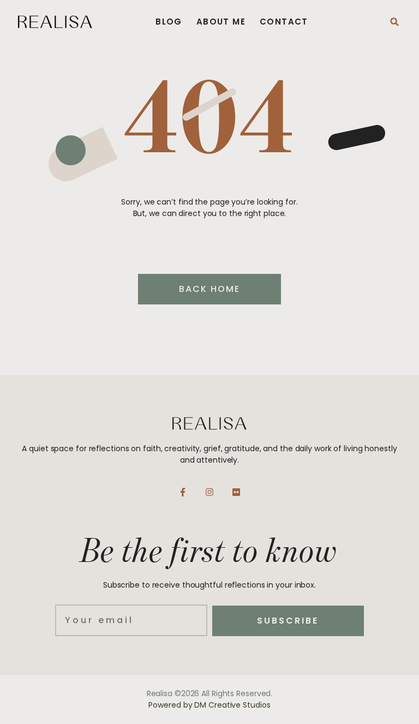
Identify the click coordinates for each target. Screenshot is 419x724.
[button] (394, 21)
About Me (221, 22)
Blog (168, 22)
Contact (284, 22)
